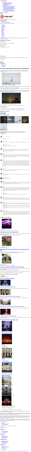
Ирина (7, 193)
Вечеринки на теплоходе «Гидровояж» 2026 (9, 231)
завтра (6, 23)
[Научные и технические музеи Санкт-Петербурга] (5, 314)
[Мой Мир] (2, 113)
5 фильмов (13, 405)
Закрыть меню (6, 12)
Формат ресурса (4, 437)
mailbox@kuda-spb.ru (4, 432)
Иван (8, 144)
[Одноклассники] (1, 113)
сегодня (4, 23)
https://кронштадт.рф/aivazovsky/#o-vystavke (19, 109)
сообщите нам (15, 274)
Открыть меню (2, 12)
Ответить (5, 146)
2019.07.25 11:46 (9, 177)
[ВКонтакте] (0, 113)
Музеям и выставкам (4, 442)
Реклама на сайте (4, 446)
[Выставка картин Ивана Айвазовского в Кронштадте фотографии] (3, 130)
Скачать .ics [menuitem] (3, 66)
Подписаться (10, 408)
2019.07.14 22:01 (7, 210)
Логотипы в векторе (4, 448)
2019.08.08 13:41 (7, 168)
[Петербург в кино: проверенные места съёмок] (5, 285)
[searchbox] (15, 14)
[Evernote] (3, 113)
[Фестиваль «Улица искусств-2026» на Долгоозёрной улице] (15, 259)
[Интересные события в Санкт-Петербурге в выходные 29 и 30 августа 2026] (15, 241)
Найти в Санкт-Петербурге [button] (4, 0)
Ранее (8, 138)
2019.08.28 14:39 (6, 153)
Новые (1, 138)
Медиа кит (3, 447)
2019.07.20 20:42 (6, 186)
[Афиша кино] (6, 405)
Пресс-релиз (3, 435)
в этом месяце (12, 23)
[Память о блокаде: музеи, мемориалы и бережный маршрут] (5, 294)
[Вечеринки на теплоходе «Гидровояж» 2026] (15, 224)
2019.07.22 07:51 (6, 181)
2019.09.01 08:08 (5, 148)
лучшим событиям (3, 21)
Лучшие (4, 138)
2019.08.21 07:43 (6, 159)
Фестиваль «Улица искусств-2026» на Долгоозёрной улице (12, 266)
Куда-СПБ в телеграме (5, 424)
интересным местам (3, 20)
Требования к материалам (5, 441)
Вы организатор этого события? (4, 276)
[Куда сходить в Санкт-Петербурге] (8, 18)
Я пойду (1, 61)
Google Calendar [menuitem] (4, 65)
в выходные (8, 23)
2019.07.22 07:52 (10, 193)
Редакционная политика (5, 436)
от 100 (15, 252)
